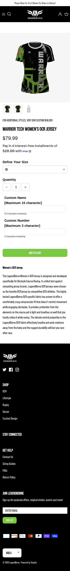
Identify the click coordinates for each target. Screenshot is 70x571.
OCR (5, 391)
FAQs (5, 470)
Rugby (6, 405)
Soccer (6, 411)
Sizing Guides (9, 463)
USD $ (9, 553)
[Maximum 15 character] (23, 200)
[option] (35, 67)
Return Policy (9, 477)
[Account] (59, 14)
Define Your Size (15, 162)
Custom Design (10, 418)
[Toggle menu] (3, 14)
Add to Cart (35, 253)
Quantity (9, 179)
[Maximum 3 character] (22, 223)
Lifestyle (7, 398)
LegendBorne (14, 562)
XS (6, 169)
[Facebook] (11, 370)
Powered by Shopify (29, 562)
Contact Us (8, 457)
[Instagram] (17, 370)
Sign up (9, 520)
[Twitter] (4, 370)
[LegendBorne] (35, 14)
